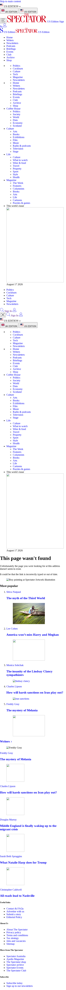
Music (16, 143)
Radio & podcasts (22, 145)
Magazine (18, 77)
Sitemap (10, 943)
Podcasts (10, 46)
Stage (15, 151)
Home (9, 37)
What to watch (20, 160)
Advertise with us (15, 911)
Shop (9, 60)
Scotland (17, 125)
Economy (18, 123)
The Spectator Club (16, 970)
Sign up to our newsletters (19, 986)
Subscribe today (14, 983)
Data (15, 120)
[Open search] (2, 311)
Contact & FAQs (15, 908)
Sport (15, 171)
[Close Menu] (3, 315)
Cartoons (17, 200)
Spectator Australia (15, 956)
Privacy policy (13, 932)
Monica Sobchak (15, 665)
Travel (16, 165)
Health (16, 177)
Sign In (8, 311)
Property (17, 168)
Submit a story (13, 914)
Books (16, 134)
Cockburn (18, 68)
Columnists (18, 188)
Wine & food (19, 163)
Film (15, 140)
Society (16, 114)
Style (15, 174)
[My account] (5, 26)
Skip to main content (10, 1)
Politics (16, 65)
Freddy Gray (12, 704)
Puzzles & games (21, 203)
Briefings (11, 49)
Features (17, 185)
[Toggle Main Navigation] (3, 20)
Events (9, 51)
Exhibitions (18, 137)
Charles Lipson (14, 686)
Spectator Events (14, 967)
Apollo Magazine (15, 959)
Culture (16, 71)
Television (18, 148)
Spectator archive (15, 964)
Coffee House (13, 108)
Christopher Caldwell (11, 889)
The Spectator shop (16, 962)
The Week (18, 183)
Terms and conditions (17, 935)
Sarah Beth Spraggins (11, 856)
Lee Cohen (12, 628)
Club (8, 54)
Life (8, 154)
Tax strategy (12, 938)
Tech (15, 74)
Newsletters (12, 43)
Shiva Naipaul (13, 592)
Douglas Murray (8, 819)
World (16, 117)
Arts (15, 131)
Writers (10, 40)
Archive (10, 57)
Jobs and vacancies (16, 941)
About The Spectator (17, 929)
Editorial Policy (14, 917)
